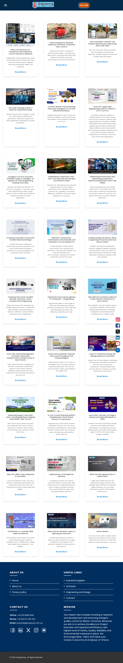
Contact (70, 598)
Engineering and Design (78, 592)
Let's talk (84, 5)
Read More (20, 72)
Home (15, 580)
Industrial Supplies (75, 580)
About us (16, 586)
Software (71, 586)
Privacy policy (19, 592)
